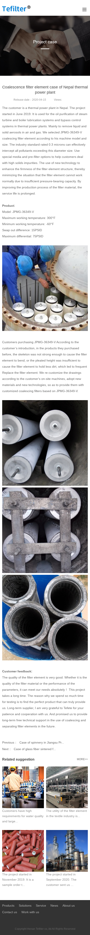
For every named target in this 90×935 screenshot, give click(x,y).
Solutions (25, 905)
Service (41, 905)
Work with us (30, 912)
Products (8, 905)
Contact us (9, 912)
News (54, 905)
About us (68, 905)
